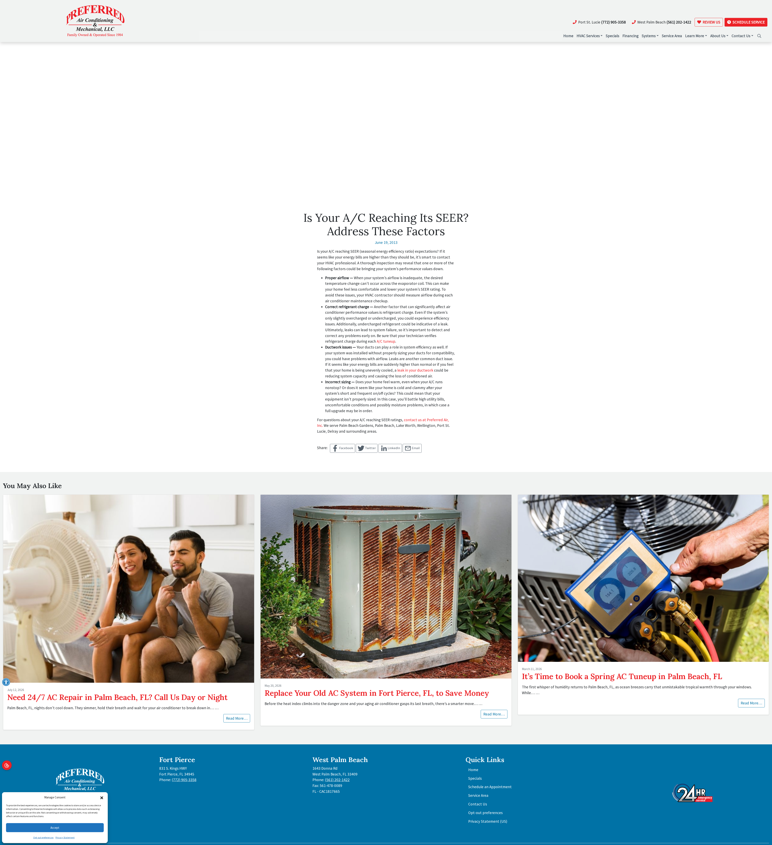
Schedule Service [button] (748, 22)
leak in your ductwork (415, 370)
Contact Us (477, 804)
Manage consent (7, 765)
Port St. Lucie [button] (602, 22)
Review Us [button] (711, 22)
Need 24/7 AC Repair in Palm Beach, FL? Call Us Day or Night (117, 697)
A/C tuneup (386, 341)
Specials (475, 778)
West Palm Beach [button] (664, 22)
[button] (102, 797)
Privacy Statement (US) (487, 821)
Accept (54, 828)
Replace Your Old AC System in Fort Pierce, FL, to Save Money (377, 693)
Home (473, 769)
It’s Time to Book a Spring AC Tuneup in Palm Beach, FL (622, 676)
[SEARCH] (760, 34)
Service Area (478, 795)
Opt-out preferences (43, 837)
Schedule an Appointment (490, 786)
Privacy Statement (65, 837)
